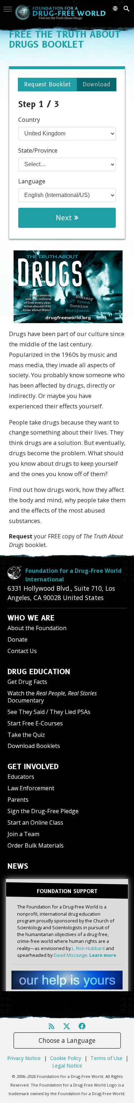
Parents (18, 800)
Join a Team (23, 834)
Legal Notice (67, 1065)
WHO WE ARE (31, 618)
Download (96, 84)
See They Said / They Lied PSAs (49, 712)
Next (65, 218)
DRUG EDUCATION (39, 671)
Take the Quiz (26, 735)
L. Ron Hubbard (88, 948)
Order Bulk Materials (36, 845)
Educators (21, 777)
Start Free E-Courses (35, 723)
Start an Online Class (35, 822)
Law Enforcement (31, 788)
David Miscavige (70, 955)
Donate (18, 639)
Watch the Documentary (52, 696)
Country (29, 120)
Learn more (102, 955)
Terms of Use (106, 1058)
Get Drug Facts (27, 682)
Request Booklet (47, 84)
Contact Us (22, 651)
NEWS (18, 866)
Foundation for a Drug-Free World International (73, 575)
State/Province (38, 150)
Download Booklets (34, 746)
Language (31, 181)
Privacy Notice (24, 1058)
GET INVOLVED (33, 766)
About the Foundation (37, 628)
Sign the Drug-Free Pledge (43, 811)
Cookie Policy (65, 1058)
